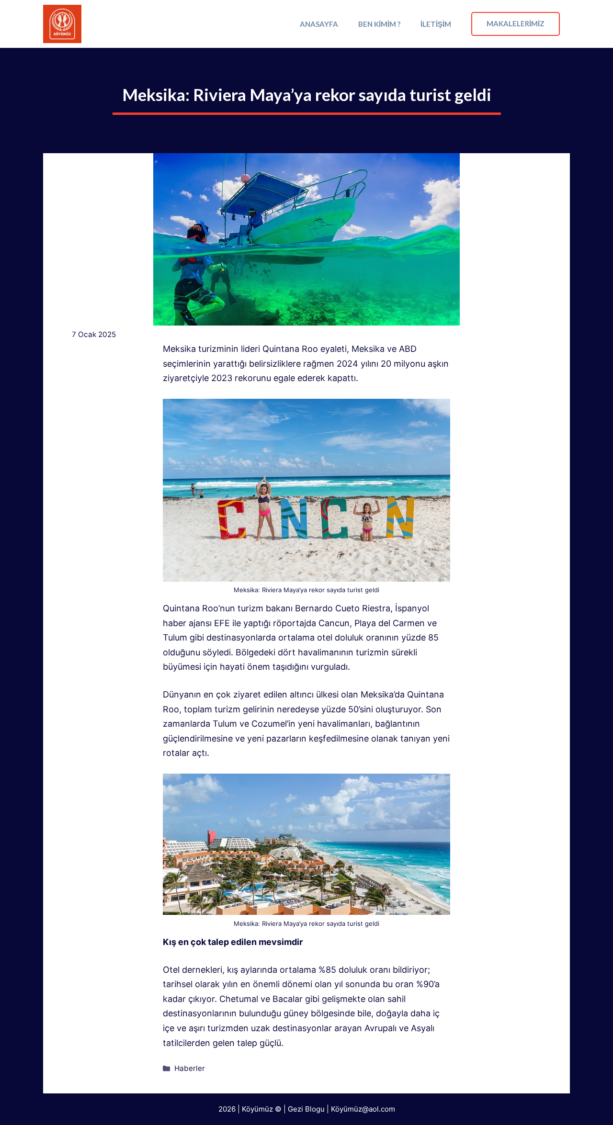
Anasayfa (319, 24)
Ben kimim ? (379, 24)
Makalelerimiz (516, 23)
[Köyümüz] (62, 24)
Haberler (189, 1068)
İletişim (435, 24)
